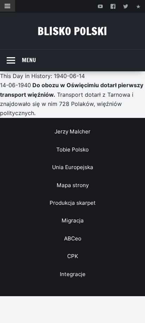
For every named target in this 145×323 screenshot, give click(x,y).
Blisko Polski (72, 30)
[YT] (100, 6)
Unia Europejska (72, 167)
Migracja (73, 220)
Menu (29, 60)
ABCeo (72, 238)
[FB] (113, 6)
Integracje (73, 274)
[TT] (126, 6)
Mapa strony (73, 185)
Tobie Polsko (72, 149)
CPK (72, 256)
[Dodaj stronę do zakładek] (138, 6)
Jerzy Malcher (72, 131)
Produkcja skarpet (73, 202)
